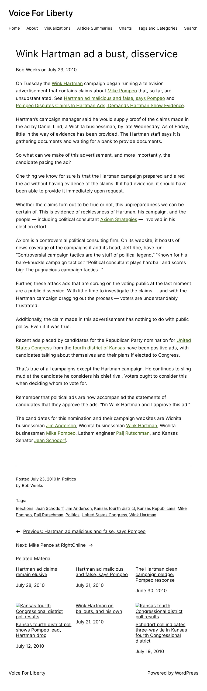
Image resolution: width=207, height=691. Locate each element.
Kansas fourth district (114, 508)
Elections (24, 508)
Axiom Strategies (118, 219)
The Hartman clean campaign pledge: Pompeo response (156, 574)
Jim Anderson (61, 425)
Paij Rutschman (133, 433)
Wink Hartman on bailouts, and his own (99, 608)
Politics (69, 479)
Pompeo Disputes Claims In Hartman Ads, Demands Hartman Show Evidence (100, 105)
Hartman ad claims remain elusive (36, 571)
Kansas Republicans (156, 508)
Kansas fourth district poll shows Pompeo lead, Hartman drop (43, 630)
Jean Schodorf (50, 440)
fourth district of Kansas (99, 347)
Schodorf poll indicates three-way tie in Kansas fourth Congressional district (161, 633)
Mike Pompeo (122, 90)
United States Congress (104, 514)
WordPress (186, 673)
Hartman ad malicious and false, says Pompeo (114, 98)
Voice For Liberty (41, 13)
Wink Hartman (67, 83)
